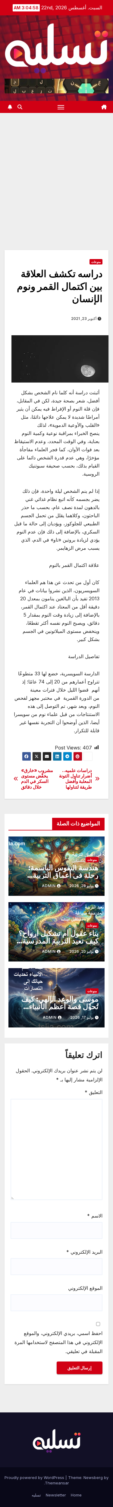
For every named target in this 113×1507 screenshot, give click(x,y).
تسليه (36, 1495)
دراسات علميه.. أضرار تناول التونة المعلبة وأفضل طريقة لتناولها (75, 779)
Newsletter (56, 1495)
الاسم (94, 1216)
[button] (19, 107)
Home (76, 1495)
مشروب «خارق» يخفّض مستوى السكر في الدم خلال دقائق (37, 779)
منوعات (96, 262)
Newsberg (93, 1477)
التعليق (93, 1092)
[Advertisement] (56, 172)
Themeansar (57, 1482)
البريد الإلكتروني (84, 1252)
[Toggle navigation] (60, 107)
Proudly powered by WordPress (35, 1477)
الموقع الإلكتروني (85, 1288)
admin (49, 885)
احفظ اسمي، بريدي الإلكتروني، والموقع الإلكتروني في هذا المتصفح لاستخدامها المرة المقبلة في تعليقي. (58, 1342)
